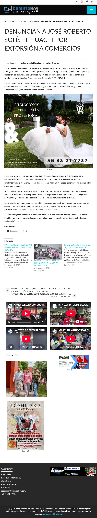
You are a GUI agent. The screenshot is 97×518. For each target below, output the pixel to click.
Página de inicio (10, 21)
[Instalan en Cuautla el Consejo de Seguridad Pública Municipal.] (79, 255)
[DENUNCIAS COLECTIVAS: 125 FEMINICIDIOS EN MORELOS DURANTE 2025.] (48, 252)
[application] (26, 313)
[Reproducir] (9, 322)
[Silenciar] (39, 322)
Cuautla (23, 21)
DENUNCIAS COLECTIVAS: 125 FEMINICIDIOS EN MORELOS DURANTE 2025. (46, 263)
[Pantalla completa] (43, 322)
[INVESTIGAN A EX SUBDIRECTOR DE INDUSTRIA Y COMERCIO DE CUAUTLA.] (19, 256)
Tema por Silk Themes (53, 514)
